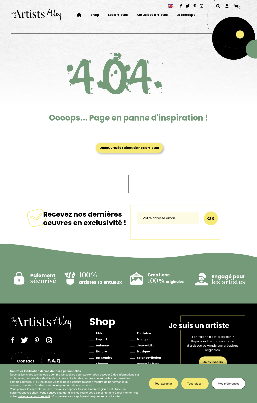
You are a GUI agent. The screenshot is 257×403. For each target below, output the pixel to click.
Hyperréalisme (148, 364)
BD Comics (104, 358)
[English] (170, 6)
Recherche (218, 6)
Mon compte (226, 6)
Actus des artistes (152, 15)
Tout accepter (163, 383)
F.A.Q (53, 360)
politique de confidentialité (33, 396)
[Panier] (236, 6)
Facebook (181, 6)
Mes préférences (228, 383)
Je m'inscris (213, 362)
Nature (101, 351)
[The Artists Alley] (36, 14)
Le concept (185, 15)
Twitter (188, 6)
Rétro (100, 333)
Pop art (101, 339)
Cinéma (102, 364)
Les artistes (118, 15)
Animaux (102, 345)
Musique (143, 351)
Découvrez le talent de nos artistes (129, 147)
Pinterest (195, 6)
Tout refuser (195, 383)
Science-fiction (149, 358)
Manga (142, 339)
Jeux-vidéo (145, 345)
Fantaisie (144, 333)
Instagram (201, 6)
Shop (95, 15)
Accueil (81, 15)
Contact (26, 361)
